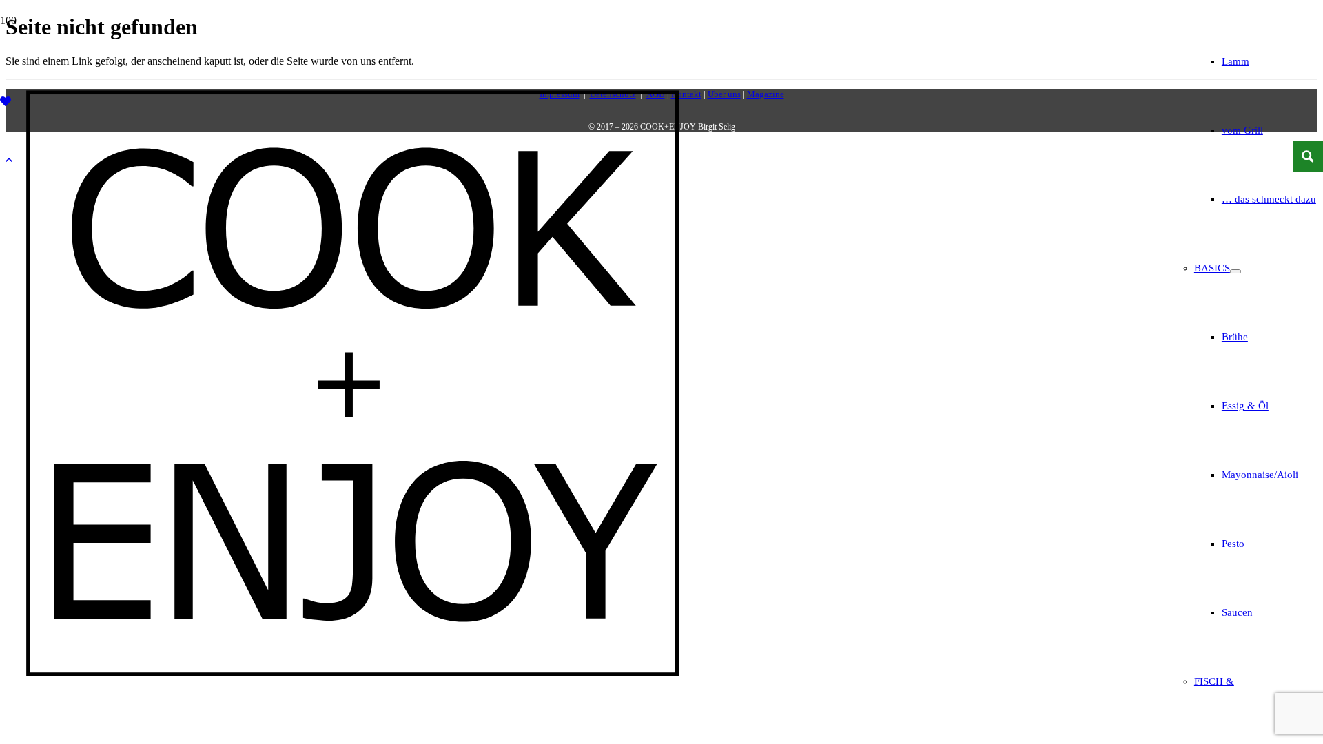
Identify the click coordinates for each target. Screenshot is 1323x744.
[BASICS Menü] (1235, 271)
